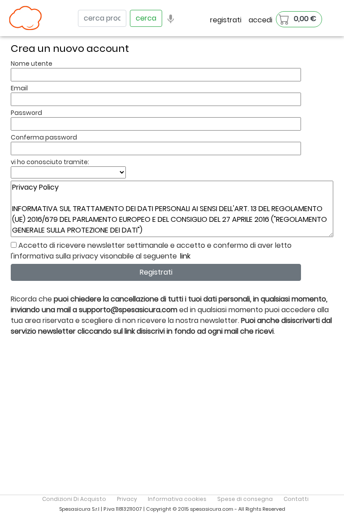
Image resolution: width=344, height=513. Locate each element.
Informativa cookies (177, 499)
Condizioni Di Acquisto (74, 499)
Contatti (296, 499)
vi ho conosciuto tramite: (50, 161)
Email (19, 88)
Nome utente (31, 63)
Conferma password (44, 137)
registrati (225, 20)
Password (26, 112)
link (185, 256)
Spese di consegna (245, 499)
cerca (146, 18)
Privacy (127, 499)
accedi (260, 20)
